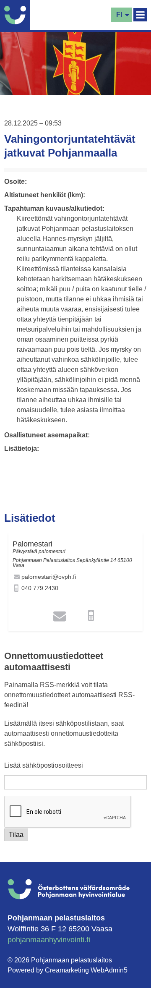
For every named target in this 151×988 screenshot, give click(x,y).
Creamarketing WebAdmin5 (86, 970)
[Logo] (17, 15)
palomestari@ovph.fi (48, 576)
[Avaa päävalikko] (140, 14)
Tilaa (16, 834)
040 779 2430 (39, 588)
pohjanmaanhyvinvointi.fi (49, 940)
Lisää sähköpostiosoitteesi (43, 765)
